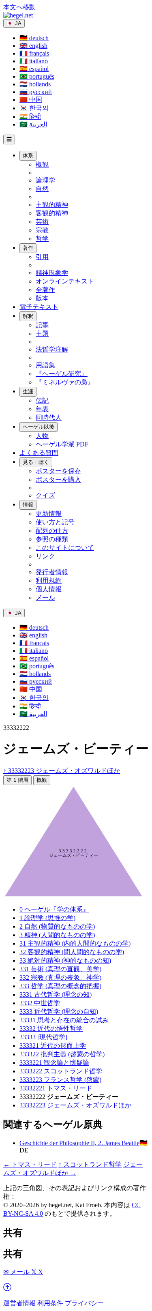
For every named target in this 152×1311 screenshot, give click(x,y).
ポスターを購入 (58, 479)
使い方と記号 (55, 522)
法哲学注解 (52, 349)
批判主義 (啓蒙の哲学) (62, 1054)
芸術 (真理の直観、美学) (60, 969)
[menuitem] (34, 37)
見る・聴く (36, 462)
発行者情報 (52, 572)
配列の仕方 (52, 530)
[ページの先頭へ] (7, 1288)
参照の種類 (52, 539)
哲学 (42, 238)
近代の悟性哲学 (51, 1028)
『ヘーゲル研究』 (62, 373)
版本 (42, 298)
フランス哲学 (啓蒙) (60, 1079)
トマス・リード (55, 1088)
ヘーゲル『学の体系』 (54, 909)
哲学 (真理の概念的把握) (60, 986)
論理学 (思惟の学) (47, 917)
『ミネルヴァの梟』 (65, 382)
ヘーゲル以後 (38, 427)
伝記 (42, 400)
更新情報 (49, 513)
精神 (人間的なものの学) (57, 934)
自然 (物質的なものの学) (57, 926)
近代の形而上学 (52, 1045)
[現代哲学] (43, 1037)
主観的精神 (52, 204)
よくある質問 (38, 452)
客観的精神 (52, 213)
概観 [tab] (41, 780)
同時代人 (49, 417)
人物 (42, 435)
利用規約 (49, 580)
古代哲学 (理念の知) (55, 994)
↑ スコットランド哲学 (90, 1164)
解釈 (28, 316)
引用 (42, 256)
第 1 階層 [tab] (17, 780)
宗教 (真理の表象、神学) (60, 977)
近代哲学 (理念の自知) (58, 1011)
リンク (45, 556)
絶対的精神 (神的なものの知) (65, 960)
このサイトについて (65, 547)
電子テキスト (38, 306)
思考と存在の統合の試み (64, 1020)
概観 (42, 164)
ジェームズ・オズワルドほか (75, 1105)
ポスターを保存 (58, 471)
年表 (42, 409)
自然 (42, 188)
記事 (42, 325)
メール (45, 597)
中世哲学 (39, 1003)
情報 (28, 505)
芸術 (42, 221)
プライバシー (84, 1303)
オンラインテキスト (65, 281)
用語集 (45, 365)
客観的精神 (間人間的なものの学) (71, 951)
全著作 (45, 289)
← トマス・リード (30, 1164)
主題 (42, 333)
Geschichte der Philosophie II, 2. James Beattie (79, 1142)
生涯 (28, 391)
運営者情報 (19, 1303)
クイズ (45, 495)
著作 (28, 248)
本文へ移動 (19, 7)
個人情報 (49, 589)
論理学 (45, 180)
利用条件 (50, 1303)
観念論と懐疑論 (54, 1062)
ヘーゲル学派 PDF (62, 444)
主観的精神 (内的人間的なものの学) (75, 943)
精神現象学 (52, 272)
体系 (28, 155)
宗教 (42, 230)
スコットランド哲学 (60, 1071)
